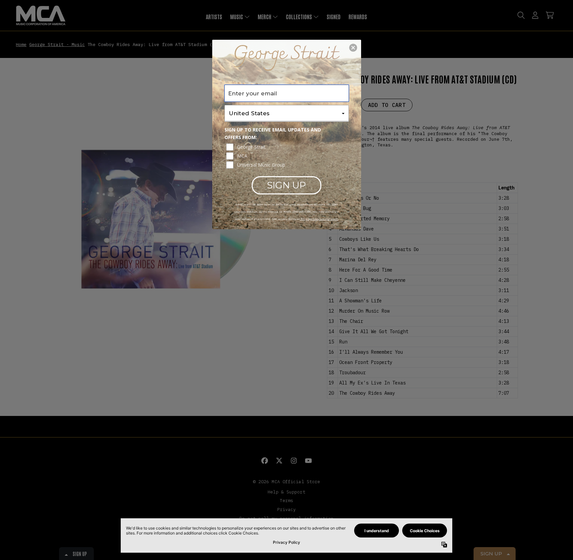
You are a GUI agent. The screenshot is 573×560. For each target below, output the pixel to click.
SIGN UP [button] (286, 185)
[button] (353, 48)
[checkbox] (287, 147)
